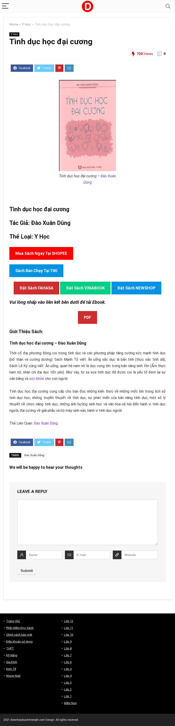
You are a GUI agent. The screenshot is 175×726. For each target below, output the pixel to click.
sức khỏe (36, 378)
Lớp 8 (68, 648)
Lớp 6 (68, 662)
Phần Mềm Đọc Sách (19, 628)
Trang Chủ (13, 621)
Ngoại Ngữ (13, 675)
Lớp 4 (68, 675)
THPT (10, 648)
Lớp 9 (68, 641)
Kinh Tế (11, 669)
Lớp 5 (68, 669)
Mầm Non (70, 703)
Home (13, 24)
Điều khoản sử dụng (19, 641)
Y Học (26, 24)
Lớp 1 (68, 696)
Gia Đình (11, 662)
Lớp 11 (68, 628)
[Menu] (5, 6)
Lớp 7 (68, 655)
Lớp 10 (68, 634)
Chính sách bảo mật (19, 634)
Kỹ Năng (11, 655)
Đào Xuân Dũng (50, 223)
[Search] (167, 6)
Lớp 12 (68, 621)
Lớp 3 (68, 682)
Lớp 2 (68, 689)
